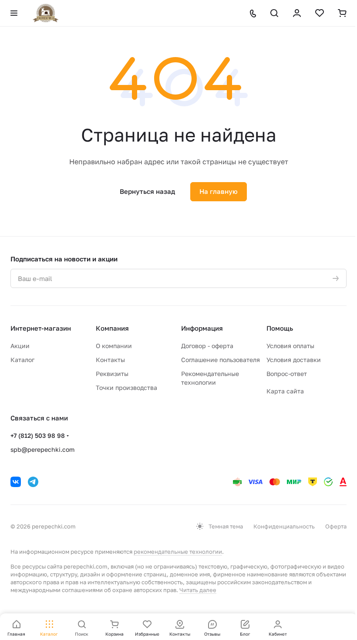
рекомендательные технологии (178, 551)
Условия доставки (293, 359)
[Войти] (297, 13)
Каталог (22, 359)
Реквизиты (112, 373)
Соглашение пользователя (220, 359)
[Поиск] (274, 13)
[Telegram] (33, 482)
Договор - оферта (207, 345)
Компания (112, 328)
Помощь (279, 328)
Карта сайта (285, 391)
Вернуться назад (147, 191)
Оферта (336, 526)
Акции (20, 345)
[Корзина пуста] (342, 13)
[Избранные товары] (319, 13)
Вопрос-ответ (286, 373)
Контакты (110, 359)
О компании (114, 345)
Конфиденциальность (284, 526)
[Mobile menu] (14, 13)
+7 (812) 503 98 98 (37, 435)
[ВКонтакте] (15, 482)
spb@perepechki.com (42, 449)
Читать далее (197, 589)
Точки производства (126, 387)
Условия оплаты (290, 345)
